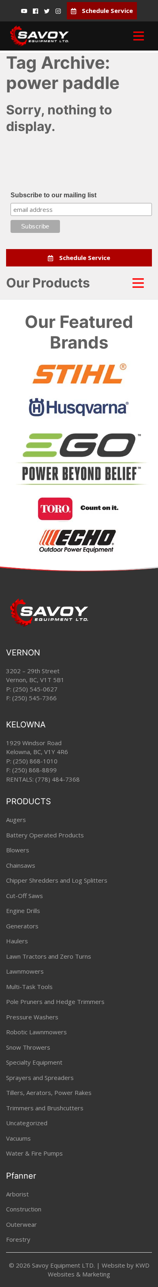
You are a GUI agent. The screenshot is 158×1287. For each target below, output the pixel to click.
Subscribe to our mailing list (53, 195)
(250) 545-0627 (35, 689)
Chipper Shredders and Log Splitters (56, 880)
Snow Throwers (28, 1047)
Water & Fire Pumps (34, 1153)
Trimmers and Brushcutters (44, 1108)
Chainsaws (20, 865)
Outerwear (21, 1224)
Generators (22, 926)
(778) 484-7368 (57, 779)
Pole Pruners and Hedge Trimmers (55, 1001)
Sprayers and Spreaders (40, 1078)
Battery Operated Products (45, 835)
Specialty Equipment (34, 1062)
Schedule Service (106, 10)
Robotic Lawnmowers (36, 1032)
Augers (16, 820)
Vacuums (18, 1138)
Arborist (17, 1194)
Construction (23, 1209)
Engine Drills (23, 911)
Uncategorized (26, 1123)
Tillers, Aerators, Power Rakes (49, 1092)
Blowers (17, 850)
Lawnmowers (25, 971)
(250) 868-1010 (35, 761)
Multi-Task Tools (29, 987)
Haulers (17, 941)
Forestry (18, 1239)
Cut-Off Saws (24, 896)
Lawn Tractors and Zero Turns (48, 956)
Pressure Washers (32, 1017)
